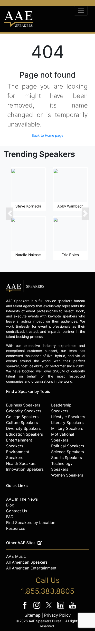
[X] (49, 608)
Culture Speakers (22, 422)
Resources (15, 528)
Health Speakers (21, 463)
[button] (9, 213)
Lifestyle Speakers (68, 416)
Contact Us (16, 510)
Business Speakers (23, 405)
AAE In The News (22, 499)
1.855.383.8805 (47, 591)
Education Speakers (24, 434)
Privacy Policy (57, 615)
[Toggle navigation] (81, 11)
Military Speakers (67, 428)
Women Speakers (67, 475)
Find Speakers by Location (30, 522)
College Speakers (22, 416)
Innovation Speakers (25, 469)
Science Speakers (67, 451)
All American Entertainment (31, 568)
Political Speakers (67, 445)
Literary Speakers (67, 422)
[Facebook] (25, 608)
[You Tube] (72, 608)
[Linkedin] (61, 608)
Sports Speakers (66, 457)
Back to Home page (47, 135)
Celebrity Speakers (23, 410)
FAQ (9, 516)
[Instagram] (37, 608)
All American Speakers (27, 562)
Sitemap (32, 615)
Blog (10, 505)
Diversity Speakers (23, 428)
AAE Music (16, 556)
